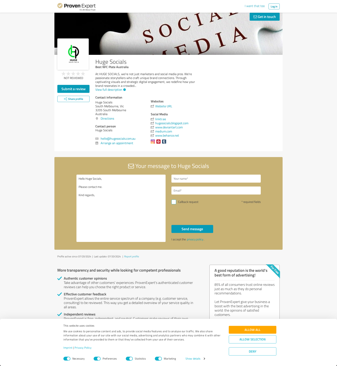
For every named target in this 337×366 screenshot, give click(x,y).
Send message (192, 228)
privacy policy (195, 239)
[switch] (97, 359)
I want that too (255, 6)
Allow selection (252, 339)
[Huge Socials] (73, 54)
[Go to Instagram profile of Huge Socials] (153, 143)
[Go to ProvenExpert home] (76, 7)
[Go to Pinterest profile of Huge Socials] (159, 143)
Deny (252, 351)
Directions (107, 118)
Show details (192, 359)
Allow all (253, 330)
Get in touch (266, 16)
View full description (108, 89)
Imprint (68, 348)
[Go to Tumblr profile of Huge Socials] (165, 143)
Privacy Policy (82, 348)
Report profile (131, 256)
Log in (274, 6)
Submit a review (73, 88)
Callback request (188, 202)
